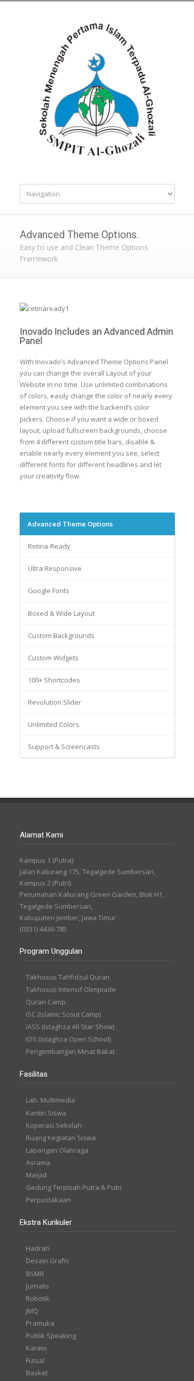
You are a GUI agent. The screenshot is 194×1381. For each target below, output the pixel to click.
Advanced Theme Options (70, 524)
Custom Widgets (53, 657)
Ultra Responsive (55, 568)
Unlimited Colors (53, 724)
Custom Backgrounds (61, 635)
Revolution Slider (54, 702)
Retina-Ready (49, 546)
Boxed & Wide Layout (61, 613)
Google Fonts (48, 590)
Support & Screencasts (64, 746)
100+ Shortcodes (54, 680)
